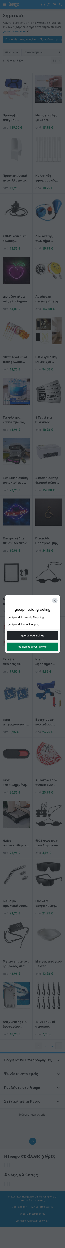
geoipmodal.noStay (32, 635)
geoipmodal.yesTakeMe (32, 646)
